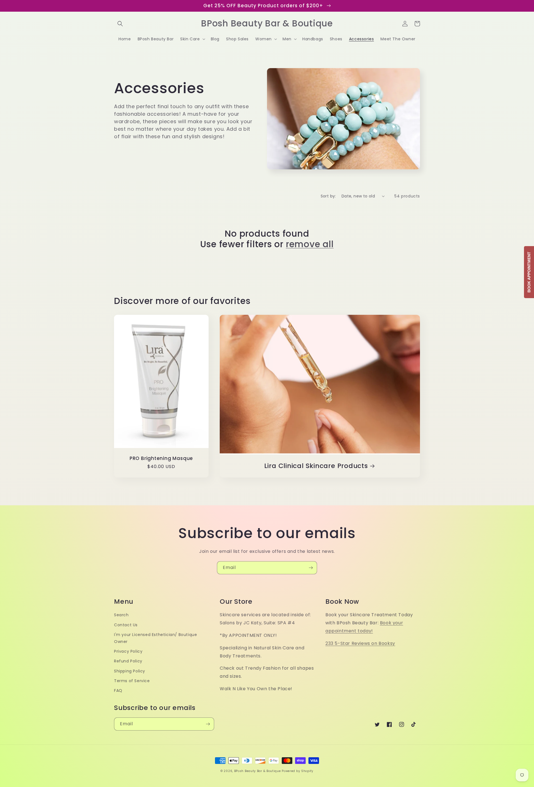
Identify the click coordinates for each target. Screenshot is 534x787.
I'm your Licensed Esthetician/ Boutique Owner (155, 638)
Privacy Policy (128, 651)
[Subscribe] (311, 567)
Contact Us (126, 625)
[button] (120, 24)
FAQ (118, 690)
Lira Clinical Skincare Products (316, 466)
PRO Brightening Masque (161, 458)
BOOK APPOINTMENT (529, 272)
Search (121, 615)
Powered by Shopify (297, 771)
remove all (310, 244)
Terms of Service (132, 681)
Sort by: (328, 196)
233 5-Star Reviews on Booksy (360, 643)
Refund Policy (128, 661)
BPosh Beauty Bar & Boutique (257, 771)
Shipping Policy (129, 671)
